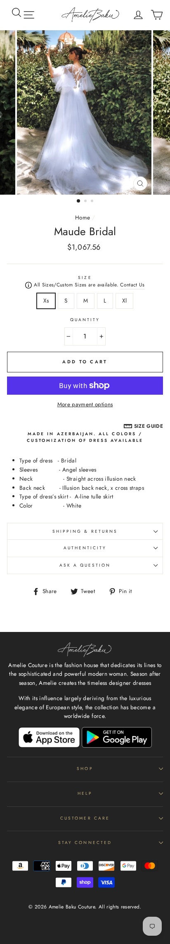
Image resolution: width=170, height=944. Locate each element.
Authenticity (85, 548)
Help (85, 793)
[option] (85, 112)
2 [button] (86, 202)
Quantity (85, 320)
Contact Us (132, 284)
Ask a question (85, 565)
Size (85, 277)
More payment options (85, 404)
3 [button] (93, 202)
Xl (124, 300)
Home (82, 217)
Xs (46, 300)
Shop (85, 768)
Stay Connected (85, 842)
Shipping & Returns (85, 531)
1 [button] (79, 201)
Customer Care (85, 818)
